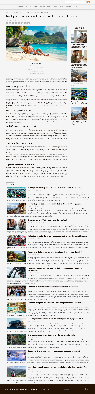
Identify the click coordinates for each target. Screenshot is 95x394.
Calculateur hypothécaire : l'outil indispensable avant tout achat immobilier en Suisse (79, 46)
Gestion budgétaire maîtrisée (36, 68)
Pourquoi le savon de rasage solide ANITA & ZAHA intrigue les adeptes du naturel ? (79, 65)
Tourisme (68, 7)
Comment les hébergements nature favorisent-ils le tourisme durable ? (55, 252)
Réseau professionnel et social (36, 71)
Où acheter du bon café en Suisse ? (78, 84)
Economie (28, 7)
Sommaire (37, 63)
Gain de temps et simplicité (36, 66)
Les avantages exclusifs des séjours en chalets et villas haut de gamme (79, 123)
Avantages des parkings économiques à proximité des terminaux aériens (79, 103)
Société (55, 7)
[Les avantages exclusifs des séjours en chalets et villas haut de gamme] (79, 113)
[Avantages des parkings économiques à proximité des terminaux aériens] (79, 94)
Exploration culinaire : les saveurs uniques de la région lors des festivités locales (57, 236)
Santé (35, 7)
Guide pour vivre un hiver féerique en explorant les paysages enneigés (54, 351)
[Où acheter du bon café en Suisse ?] (79, 75)
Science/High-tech (44, 7)
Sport (61, 7)
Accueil (7, 12)
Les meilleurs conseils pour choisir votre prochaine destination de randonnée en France (58, 368)
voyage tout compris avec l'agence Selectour (51, 105)
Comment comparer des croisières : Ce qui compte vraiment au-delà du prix (56, 303)
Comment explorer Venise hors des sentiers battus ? (47, 220)
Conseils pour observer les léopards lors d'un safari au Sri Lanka (51, 335)
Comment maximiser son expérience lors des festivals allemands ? (53, 286)
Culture (20, 7)
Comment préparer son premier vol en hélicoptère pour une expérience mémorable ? (55, 269)
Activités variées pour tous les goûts (36, 69)
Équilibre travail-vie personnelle (36, 73)
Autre (75, 7)
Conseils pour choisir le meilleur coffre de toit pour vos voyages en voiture (55, 319)
